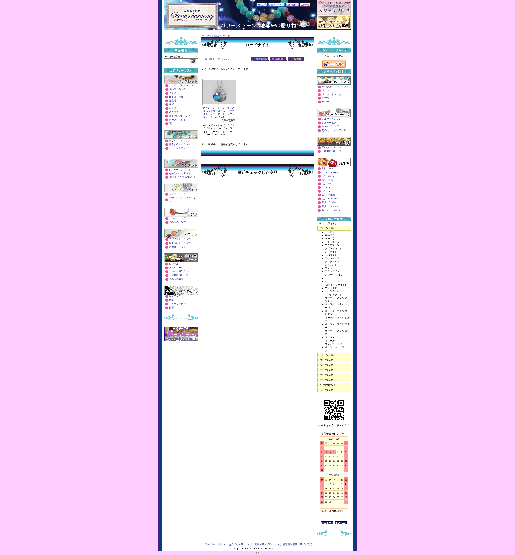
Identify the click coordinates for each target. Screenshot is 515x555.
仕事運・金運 (176, 97)
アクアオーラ (332, 242)
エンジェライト (333, 294)
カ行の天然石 (328, 355)
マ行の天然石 (328, 379)
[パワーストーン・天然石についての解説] (334, 28)
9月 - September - (330, 198)
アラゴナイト (332, 271)
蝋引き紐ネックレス (180, 144)
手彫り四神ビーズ (178, 275)
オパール (330, 340)
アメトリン (331, 268)
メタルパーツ (176, 267)
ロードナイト (228, 36)
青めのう (330, 235)
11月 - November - (331, 206)
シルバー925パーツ (179, 271)
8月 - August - (329, 195)
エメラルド (331, 288)
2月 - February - (330, 172)
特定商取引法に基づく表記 (297, 544)
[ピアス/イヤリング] (181, 191)
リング (325, 102)
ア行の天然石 (328, 228)
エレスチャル (332, 291)
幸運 (171, 104)
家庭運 (172, 108)
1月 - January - (329, 168)
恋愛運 (172, 93)
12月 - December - (331, 210)
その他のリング (177, 222)
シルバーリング (177, 218)
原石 (171, 307)
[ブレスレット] (181, 82)
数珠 (171, 300)
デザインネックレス (180, 140)
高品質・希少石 (177, 89)
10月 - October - (330, 202)
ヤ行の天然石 (328, 384)
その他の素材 (176, 279)
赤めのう (330, 238)
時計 (171, 123)
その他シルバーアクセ (334, 130)
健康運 (172, 100)
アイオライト (332, 232)
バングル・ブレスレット (335, 86)
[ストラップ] (181, 236)
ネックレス (328, 90)
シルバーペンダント (180, 169)
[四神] (334, 144)
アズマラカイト (333, 248)
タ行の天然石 (328, 364)
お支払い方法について (241, 544)
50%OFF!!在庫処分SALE (182, 177)
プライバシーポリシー (215, 544)
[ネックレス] (181, 138)
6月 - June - (327, 187)
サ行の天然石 (328, 359)
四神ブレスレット (178, 119)
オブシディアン (333, 344)
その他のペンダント (180, 173)
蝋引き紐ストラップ (180, 243)
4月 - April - (328, 180)
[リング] (181, 215)
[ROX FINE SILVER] (334, 84)
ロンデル (174, 264)
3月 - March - (328, 176)
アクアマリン (332, 245)
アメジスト (331, 265)
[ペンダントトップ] (181, 167)
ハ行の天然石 (328, 374)
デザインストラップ (180, 239)
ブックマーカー (177, 304)
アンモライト (332, 278)
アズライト (331, 252)
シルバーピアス (177, 194)
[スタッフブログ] (334, 13)
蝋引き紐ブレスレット (181, 116)
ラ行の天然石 (328, 389)
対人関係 (174, 112)
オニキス (330, 337)
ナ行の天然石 (328, 369)
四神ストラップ (177, 247)
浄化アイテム (176, 296)
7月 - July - (327, 191)
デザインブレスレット (181, 85)
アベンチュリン (333, 258)
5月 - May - (327, 183)
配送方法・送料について (268, 544)
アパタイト (331, 255)
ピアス (325, 98)
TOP (203, 36)
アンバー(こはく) (334, 275)
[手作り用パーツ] (181, 261)
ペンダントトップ (331, 94)
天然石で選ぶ (213, 36)
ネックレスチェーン (180, 148)
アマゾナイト (332, 261)
